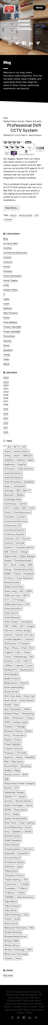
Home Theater (11, 621)
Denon (15, 552)
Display (7, 560)
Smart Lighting (27, 823)
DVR (36, 215)
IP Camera (8, 219)
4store (7, 451)
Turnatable (9, 888)
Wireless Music (11, 945)
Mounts (24, 683)
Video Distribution (25, 897)
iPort (31, 648)
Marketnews (26, 670)
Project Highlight (12, 744)
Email (29, 1012)
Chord (7, 512)
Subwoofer (9, 853)
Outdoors (8, 726)
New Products (35, 135)
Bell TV (26, 490)
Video (6, 359)
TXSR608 (8, 897)
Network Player (11, 713)
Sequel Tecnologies (13, 805)
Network (7, 308)
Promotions (9, 336)
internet (8, 635)
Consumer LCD (11, 538)
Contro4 (8, 543)
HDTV (26, 595)
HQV (6, 626)
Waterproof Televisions (15, 927)
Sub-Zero (28, 849)
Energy (7, 569)
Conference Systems (14, 534)
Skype (16, 814)
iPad (6, 648)
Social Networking (13, 827)
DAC (6, 552)
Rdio (6, 761)
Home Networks (12, 617)
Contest (7, 257)
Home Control (11, 613)
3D (9, 447)
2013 (5, 418)
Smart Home (10, 823)
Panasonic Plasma (13, 731)
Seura (29, 805)
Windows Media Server (15, 936)
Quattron (8, 757)
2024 (6, 377)
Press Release (10, 322)
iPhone (15, 648)
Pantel (28, 731)
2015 (5, 409)
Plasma (7, 739)
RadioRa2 (30, 757)
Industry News (10, 289)
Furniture (7, 271)
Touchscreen (10, 884)
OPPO (7, 722)
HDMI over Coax (12, 595)
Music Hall (29, 696)
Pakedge (21, 726)
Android (21, 460)
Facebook (28, 573)
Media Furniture (12, 678)
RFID (25, 774)
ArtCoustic (9, 468)
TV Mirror (22, 888)
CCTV (7, 508)
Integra (30, 626)
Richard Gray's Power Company (19, 783)
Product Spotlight (12, 326)
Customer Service (24, 547)
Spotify (28, 831)
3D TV (17, 447)
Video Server (10, 910)
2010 (5, 432)
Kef (31, 656)
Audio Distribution (13, 473)
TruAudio (24, 884)
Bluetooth (9, 495)
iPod (24, 648)
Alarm (17, 455)
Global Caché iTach (13, 586)
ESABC (7, 573)
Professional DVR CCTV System (24, 128)
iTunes (7, 656)
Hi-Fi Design (18, 600)
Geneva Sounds (11, 582)
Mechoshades (11, 674)
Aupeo (7, 486)
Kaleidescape (20, 656)
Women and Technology (15, 954)
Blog (15, 38)
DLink (13, 565)
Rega (17, 770)
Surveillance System (14, 862)
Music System (27, 700)
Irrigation (8, 652)
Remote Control (12, 774)
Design (24, 552)
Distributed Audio (23, 560)
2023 (6, 382)
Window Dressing (12, 932)
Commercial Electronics (15, 252)
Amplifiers (9, 460)
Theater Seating (12, 879)
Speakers (8, 350)
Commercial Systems (14, 530)
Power (6, 317)
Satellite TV (10, 796)
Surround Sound (12, 858)
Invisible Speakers (13, 639)
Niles (6, 718)
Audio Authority (25, 468)
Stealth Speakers (12, 840)
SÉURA (7, 809)
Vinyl (26, 914)
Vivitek (7, 919)
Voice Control (10, 923)
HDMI (29, 591)
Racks (19, 757)
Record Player (11, 766)
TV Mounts (9, 892)
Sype (19, 866)
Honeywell (26, 621)
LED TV (27, 661)
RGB (6, 779)
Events (6, 266)
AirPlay (7, 455)
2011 (5, 427)
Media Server (10, 683)
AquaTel (22, 464)
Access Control (21, 451)
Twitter (21, 892)
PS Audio (22, 753)
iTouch (27, 652)
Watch (6, 364)
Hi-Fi (6, 600)
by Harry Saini (10, 243)
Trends (6, 354)
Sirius (7, 814)
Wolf (29, 949)
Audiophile (29, 482)
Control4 (7, 262)
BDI (18, 490)
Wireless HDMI (11, 941)
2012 (5, 423)
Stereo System (11, 844)
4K (24, 447)
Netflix (27, 709)
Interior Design (23, 630)
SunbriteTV (23, 853)
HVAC (6, 285)
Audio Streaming (12, 482)
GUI (21, 591)
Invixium (29, 639)
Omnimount (18, 718)
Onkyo (30, 718)
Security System (25, 215)
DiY (6, 565)
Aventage (8, 490)
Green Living (10, 591)
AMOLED (27, 455)
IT (4, 294)
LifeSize (8, 665)
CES (24, 508)
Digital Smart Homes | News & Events (22, 121)
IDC (22, 626)
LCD (18, 661)
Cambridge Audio (12, 499)
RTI (16, 788)
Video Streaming (12, 914)
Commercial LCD (12, 525)
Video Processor (12, 906)
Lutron (29, 665)
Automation (19, 486)
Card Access (10, 503)
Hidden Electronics (13, 604)
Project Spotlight (11, 331)
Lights (6, 299)
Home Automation (12, 275)
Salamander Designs (14, 792)
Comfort (7, 248)
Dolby (22, 565)
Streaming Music (12, 849)
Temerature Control (13, 875)
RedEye (8, 770)
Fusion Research (24, 578)
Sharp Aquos (20, 809)
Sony (6, 831)
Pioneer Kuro (19, 735)
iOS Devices (10, 643)
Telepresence (10, 871)
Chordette (9, 517)
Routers (8, 788)
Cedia (16, 508)
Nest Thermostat (12, 709)
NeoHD (7, 705)
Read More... (11, 208)
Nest (16, 705)
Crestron (8, 547)
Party (7, 735)
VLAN (17, 919)
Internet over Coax (24, 635)
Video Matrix (10, 901)
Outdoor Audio (20, 722)
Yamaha (8, 958)
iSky (18, 652)
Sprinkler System (12, 836)
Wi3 (31, 927)
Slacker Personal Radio (15, 818)
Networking (27, 713)
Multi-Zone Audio (12, 696)
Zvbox (18, 958)
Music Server (10, 700)
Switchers (9, 866)
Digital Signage (27, 556)
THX (25, 879)
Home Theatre (10, 280)
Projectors (9, 753)
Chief (31, 508)
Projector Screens (13, 748)
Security (13, 215)
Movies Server (11, 691)
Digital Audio (10, 556)
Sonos (6, 345)
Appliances (9, 464)
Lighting (19, 665)
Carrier (23, 503)
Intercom (8, 630)
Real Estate (17, 761)
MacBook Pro (10, 670)
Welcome (7, 38)
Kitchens (8, 661)
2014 (5, 413)
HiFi (27, 604)
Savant (22, 796)
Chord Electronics (22, 512)
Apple (30, 460)
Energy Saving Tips (23, 569)
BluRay (20, 495)
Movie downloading (13, 687)
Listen (6, 303)
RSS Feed (8, 975)
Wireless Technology (14, 949)
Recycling (25, 766)
